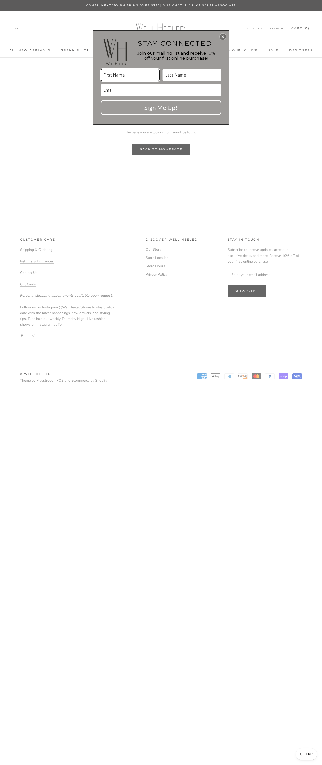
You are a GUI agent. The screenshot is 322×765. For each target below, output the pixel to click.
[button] (223, 37)
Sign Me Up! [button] (161, 107)
